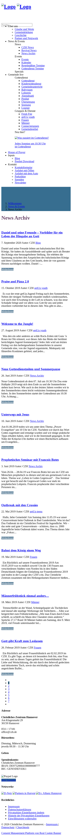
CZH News (27, 47)
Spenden (19, 179)
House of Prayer (16, 152)
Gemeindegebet (29, 129)
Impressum (14, 806)
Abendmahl (27, 95)
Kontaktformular (23, 167)
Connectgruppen (30, 126)
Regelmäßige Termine (33, 65)
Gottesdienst (27, 80)
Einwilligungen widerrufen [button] (22, 818)
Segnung (26, 104)
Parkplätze (20, 176)
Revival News (29, 50)
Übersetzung (28, 101)
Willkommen (15, 203)
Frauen (25, 120)
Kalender (26, 62)
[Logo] (8, 7)
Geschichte (20, 35)
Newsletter (20, 182)
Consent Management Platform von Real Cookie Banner (31, 833)
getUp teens (36, 511)
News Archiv (28, 53)
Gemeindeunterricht (31, 86)
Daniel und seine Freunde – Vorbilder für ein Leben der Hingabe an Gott (32, 234)
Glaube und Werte (24, 29)
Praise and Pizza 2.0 (15, 281)
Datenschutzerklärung (19, 809)
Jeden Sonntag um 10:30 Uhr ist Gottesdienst (30, 145)
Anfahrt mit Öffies (24, 170)
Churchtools (22, 827)
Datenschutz (7, 827)
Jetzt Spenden (8, 780)
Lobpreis (26, 92)
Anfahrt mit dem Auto (26, 173)
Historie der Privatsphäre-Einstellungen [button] (28, 815)
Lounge (25, 107)
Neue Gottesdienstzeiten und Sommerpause (30, 369)
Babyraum (26, 89)
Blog (17, 158)
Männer (25, 123)
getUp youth (28, 117)
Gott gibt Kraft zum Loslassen (22, 641)
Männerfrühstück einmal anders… (25, 596)
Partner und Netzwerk (26, 38)
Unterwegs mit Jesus (15, 414)
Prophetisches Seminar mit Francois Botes (30, 459)
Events (25, 59)
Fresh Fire (26, 114)
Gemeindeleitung (24, 32)
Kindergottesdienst (31, 83)
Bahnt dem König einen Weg (21, 550)
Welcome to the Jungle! (17, 324)
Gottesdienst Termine (32, 68)
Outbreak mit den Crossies (19, 505)
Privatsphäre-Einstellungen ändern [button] (26, 812)
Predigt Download (24, 161)
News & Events (16, 206)
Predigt (25, 98)
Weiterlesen (7, 269)
